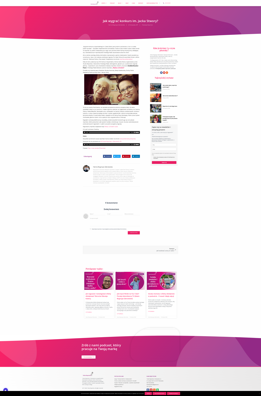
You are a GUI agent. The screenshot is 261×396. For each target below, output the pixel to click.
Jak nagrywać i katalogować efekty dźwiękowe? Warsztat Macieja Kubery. (98, 296)
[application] (111, 132)
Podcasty (144, 25)
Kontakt (140, 3)
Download (102, 148)
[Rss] (167, 72)
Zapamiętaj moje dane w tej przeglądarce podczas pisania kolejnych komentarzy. (109, 229)
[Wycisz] (134, 132)
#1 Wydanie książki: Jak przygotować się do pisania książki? (170, 118)
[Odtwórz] (84, 132)
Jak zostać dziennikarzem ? (170, 95)
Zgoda (148, 393)
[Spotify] (157, 390)
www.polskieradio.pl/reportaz (128, 139)
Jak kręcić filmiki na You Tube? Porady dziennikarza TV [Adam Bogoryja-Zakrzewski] (128, 296)
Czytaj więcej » (89, 312)
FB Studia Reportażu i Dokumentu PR (110, 141)
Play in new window (93, 148)
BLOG (119, 3)
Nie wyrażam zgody (159, 393)
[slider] (137, 132)
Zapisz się (164, 162)
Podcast (112, 3)
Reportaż (150, 25)
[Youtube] (164, 72)
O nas (133, 3)
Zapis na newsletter (152, 3)
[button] (5, 390)
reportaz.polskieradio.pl (126, 59)
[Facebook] (161, 72)
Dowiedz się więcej (173, 393)
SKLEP (127, 3)
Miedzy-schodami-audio (111, 126)
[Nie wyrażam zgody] (259, 393)
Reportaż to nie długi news (170, 106)
